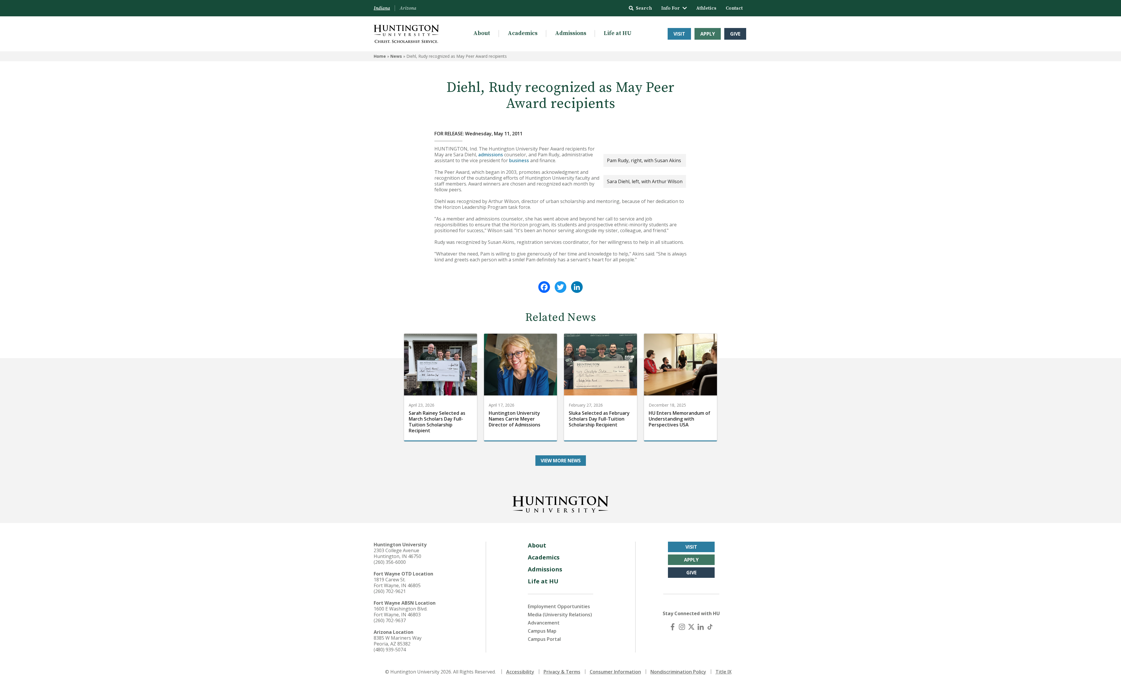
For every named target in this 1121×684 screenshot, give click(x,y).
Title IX (724, 672)
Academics (522, 33)
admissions (490, 154)
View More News (561, 460)
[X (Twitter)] (691, 626)
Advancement (544, 623)
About (481, 33)
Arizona (408, 8)
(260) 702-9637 (390, 620)
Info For (670, 8)
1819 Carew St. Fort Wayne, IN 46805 (397, 582)
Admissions (570, 33)
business (519, 160)
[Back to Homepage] (560, 503)
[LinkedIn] (577, 287)
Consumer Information (615, 672)
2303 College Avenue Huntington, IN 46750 (397, 553)
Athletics (706, 8)
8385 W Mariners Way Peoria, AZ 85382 (398, 641)
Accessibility (520, 672)
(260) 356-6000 (390, 562)
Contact (734, 8)
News (396, 56)
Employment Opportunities (559, 606)
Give (735, 34)
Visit (679, 34)
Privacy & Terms (562, 672)
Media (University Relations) (560, 614)
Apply (707, 34)
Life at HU (617, 33)
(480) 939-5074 (390, 649)
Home (380, 56)
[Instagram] (681, 626)
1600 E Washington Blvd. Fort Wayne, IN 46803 (400, 612)
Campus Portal (544, 639)
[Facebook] (544, 287)
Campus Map (542, 631)
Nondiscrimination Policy (678, 672)
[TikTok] (709, 626)
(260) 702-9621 (390, 591)
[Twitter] (560, 287)
